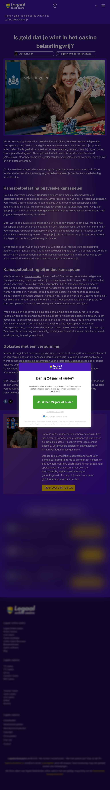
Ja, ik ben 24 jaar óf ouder (55, 402)
